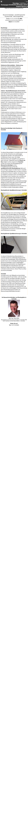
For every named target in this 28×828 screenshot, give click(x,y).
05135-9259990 (14, 18)
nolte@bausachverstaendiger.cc (14, 20)
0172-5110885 (15, 21)
